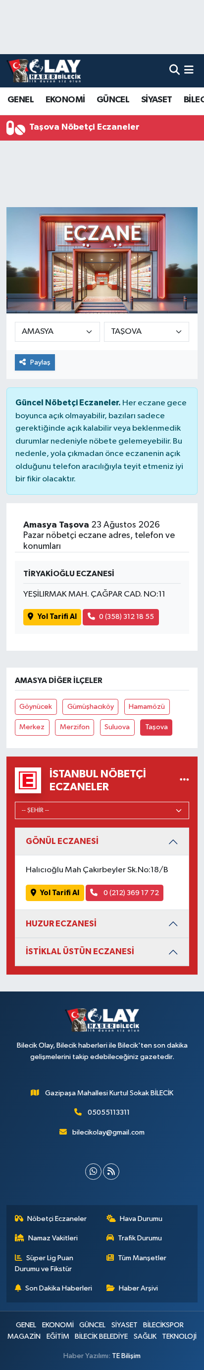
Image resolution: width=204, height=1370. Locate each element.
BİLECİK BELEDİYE (101, 1336)
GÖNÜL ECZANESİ (62, 841)
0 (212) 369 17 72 (130, 893)
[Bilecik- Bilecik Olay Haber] (43, 70)
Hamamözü (147, 706)
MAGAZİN (24, 1336)
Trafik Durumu (140, 1238)
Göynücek (35, 706)
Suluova (117, 727)
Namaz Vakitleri (53, 1238)
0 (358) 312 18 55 (126, 616)
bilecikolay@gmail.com (108, 1132)
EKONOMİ (65, 99)
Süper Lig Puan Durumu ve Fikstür (44, 1263)
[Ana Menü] (189, 71)
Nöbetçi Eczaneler (57, 1218)
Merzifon (75, 727)
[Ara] (174, 71)
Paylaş (40, 362)
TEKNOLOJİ (179, 1336)
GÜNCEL (113, 99)
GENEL (20, 99)
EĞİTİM (58, 1336)
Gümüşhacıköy (90, 706)
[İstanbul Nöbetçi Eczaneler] (184, 780)
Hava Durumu (141, 1218)
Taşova (156, 727)
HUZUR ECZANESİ (61, 923)
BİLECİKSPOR (163, 1325)
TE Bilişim (126, 1356)
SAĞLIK (145, 1336)
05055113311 (109, 1112)
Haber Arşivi (138, 1288)
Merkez (32, 727)
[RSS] (111, 1171)
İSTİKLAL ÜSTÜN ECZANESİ (80, 951)
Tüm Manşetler (142, 1258)
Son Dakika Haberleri (58, 1288)
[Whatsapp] (93, 1171)
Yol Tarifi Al (57, 616)
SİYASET (156, 99)
